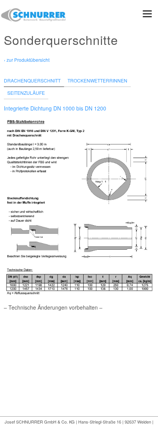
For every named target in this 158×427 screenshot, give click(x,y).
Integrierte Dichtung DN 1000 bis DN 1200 (55, 108)
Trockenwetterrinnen (97, 80)
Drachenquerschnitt (32, 80)
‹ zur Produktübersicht (26, 59)
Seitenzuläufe (26, 92)
